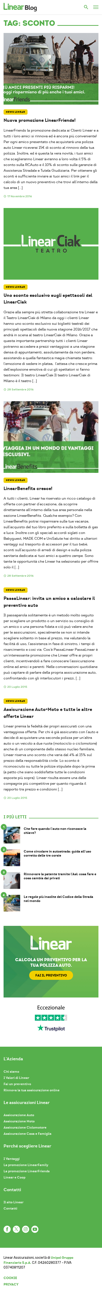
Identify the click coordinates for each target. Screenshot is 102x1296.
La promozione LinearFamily (26, 1165)
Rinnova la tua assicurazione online (32, 1090)
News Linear (15, 111)
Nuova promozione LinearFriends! (40, 120)
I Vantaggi (12, 1159)
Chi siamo (11, 1071)
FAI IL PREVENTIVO (51, 975)
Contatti (10, 1208)
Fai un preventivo (17, 1084)
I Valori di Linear (16, 1078)
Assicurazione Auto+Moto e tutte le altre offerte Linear (48, 712)
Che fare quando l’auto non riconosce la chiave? (55, 831)
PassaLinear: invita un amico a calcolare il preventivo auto (49, 601)
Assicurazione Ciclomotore (25, 1127)
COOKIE (10, 1278)
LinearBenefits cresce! (28, 488)
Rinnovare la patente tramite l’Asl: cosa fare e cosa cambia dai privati (60, 876)
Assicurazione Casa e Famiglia (27, 1133)
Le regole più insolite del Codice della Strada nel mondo (58, 899)
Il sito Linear (13, 1202)
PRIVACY (11, 1284)
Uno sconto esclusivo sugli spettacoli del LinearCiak (48, 298)
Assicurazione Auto (19, 1115)
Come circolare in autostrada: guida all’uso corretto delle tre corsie (57, 853)
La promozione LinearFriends (27, 1171)
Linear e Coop (14, 1177)
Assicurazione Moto (19, 1121)
